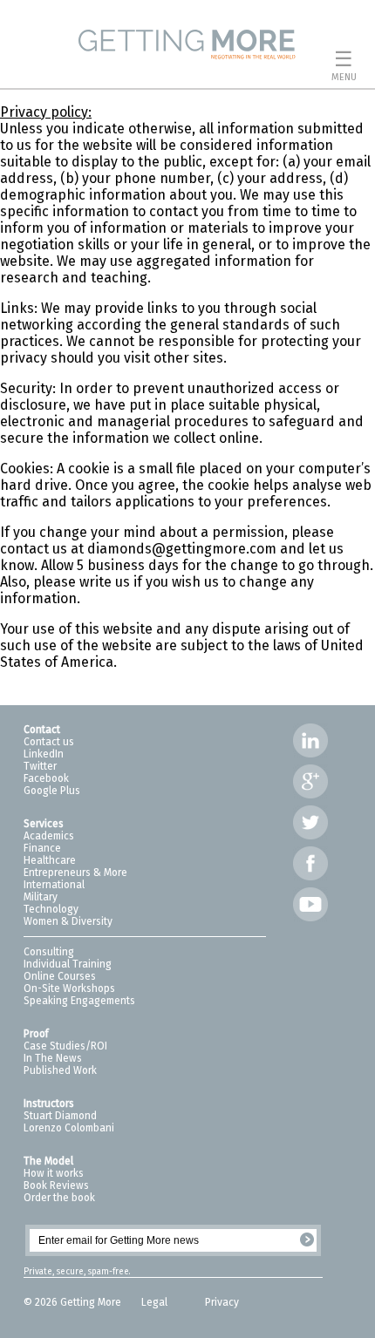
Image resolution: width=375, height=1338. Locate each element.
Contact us (49, 742)
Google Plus (52, 790)
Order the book (59, 1198)
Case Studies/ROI (65, 1046)
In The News (53, 1058)
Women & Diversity (68, 921)
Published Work (60, 1070)
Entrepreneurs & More (75, 872)
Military (41, 897)
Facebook (46, 778)
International (54, 885)
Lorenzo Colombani (69, 1128)
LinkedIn (44, 754)
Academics (49, 836)
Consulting (49, 952)
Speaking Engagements (79, 1001)
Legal (155, 1302)
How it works (54, 1173)
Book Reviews (56, 1185)
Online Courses (60, 976)
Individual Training (68, 964)
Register (307, 1239)
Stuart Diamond (60, 1116)
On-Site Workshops (69, 988)
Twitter (40, 766)
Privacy (222, 1302)
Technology (51, 909)
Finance (42, 848)
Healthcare (50, 860)
